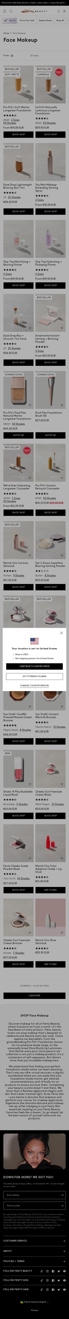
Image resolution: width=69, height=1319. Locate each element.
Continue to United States (35, 666)
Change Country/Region (34, 686)
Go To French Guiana (34, 676)
